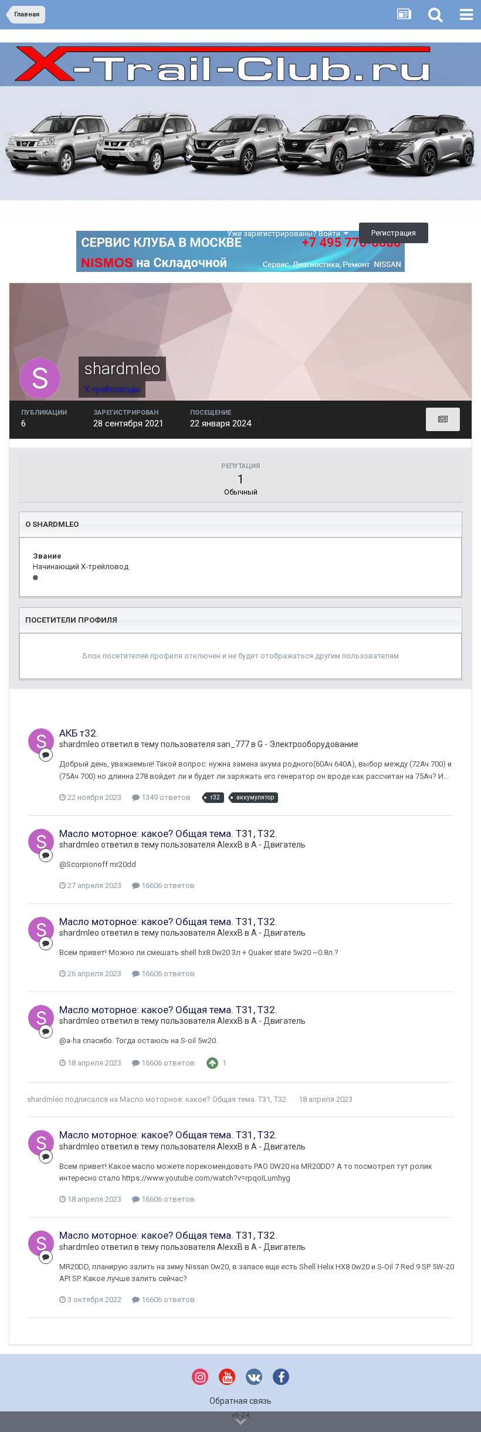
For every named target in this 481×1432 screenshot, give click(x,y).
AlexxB (230, 844)
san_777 (233, 744)
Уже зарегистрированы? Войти (285, 233)
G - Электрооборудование (308, 744)
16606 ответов (167, 885)
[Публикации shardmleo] (443, 419)
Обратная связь (240, 1401)
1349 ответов (165, 797)
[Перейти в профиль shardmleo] (41, 741)
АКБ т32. (79, 733)
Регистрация (393, 232)
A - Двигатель (278, 844)
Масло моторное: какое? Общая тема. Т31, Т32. (168, 833)
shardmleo (79, 744)
